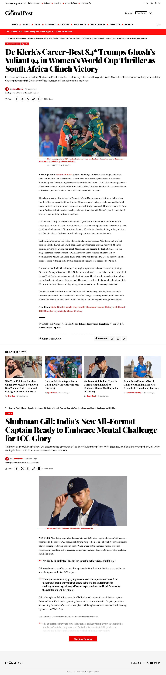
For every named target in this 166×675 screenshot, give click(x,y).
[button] (150, 13)
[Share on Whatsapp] (27, 99)
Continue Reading (83, 638)
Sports (25, 44)
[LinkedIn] (159, 3)
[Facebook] (144, 3)
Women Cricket (12, 44)
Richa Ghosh (92, 324)
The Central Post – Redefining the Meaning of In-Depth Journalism (38, 31)
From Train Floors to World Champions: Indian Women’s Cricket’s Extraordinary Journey (141, 385)
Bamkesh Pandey (133, 393)
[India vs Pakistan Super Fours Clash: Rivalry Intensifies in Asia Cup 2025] (63, 367)
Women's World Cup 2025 (50, 327)
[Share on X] (22, 99)
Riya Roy (11, 396)
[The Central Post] (14, 663)
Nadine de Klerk (64, 174)
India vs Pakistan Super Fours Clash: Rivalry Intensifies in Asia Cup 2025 (62, 385)
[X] (147, 3)
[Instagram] (155, 3)
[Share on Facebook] (16, 99)
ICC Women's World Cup (60, 324)
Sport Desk (17, 89)
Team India (104, 324)
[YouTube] (151, 3)
